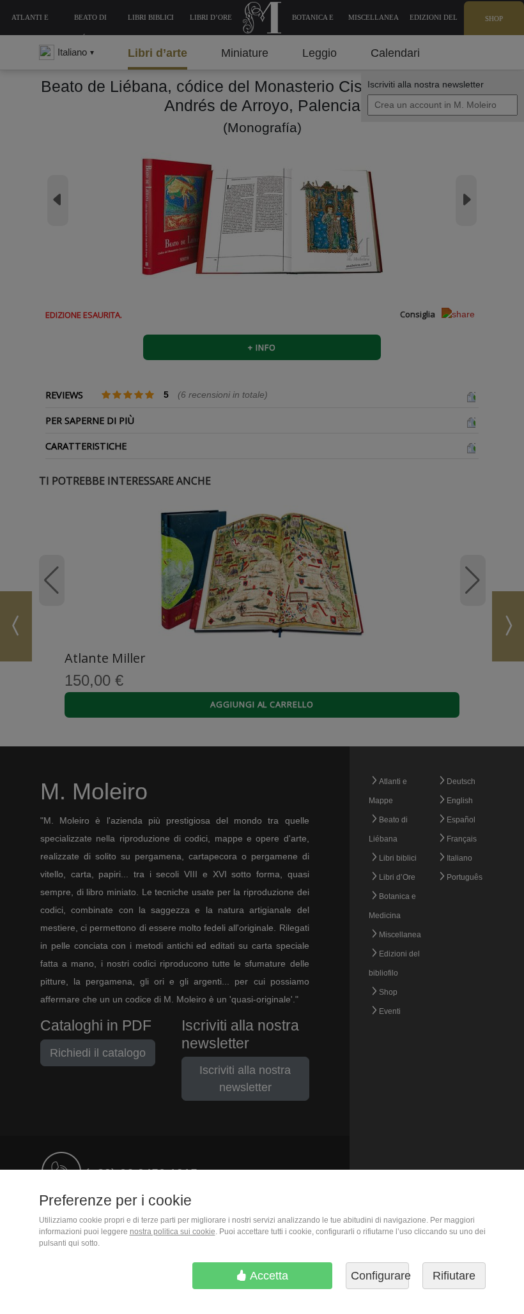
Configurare (380, 1275)
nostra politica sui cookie (172, 1231)
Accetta (267, 1275)
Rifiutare (454, 1275)
